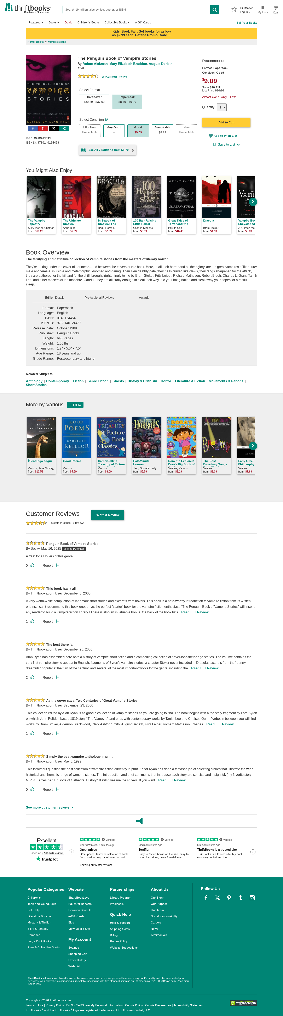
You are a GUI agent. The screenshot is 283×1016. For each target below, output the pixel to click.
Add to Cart (226, 122)
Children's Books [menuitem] (88, 22)
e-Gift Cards (76, 916)
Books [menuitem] (52, 22)
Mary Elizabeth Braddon (128, 64)
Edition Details (54, 297)
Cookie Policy (134, 1005)
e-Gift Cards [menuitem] (143, 22)
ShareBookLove (78, 897)
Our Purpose (159, 903)
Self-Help (34, 910)
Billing (114, 935)
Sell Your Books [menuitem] (247, 22)
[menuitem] (246, 8)
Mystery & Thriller (39, 922)
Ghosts (118, 381)
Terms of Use (34, 1005)
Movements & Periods (226, 381)
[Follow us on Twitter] (218, 898)
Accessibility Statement (188, 1005)
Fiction (78, 381)
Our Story (157, 897)
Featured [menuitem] (35, 22)
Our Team (157, 910)
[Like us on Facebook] (206, 898)
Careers (156, 922)
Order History (77, 960)
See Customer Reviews (114, 77)
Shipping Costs (120, 929)
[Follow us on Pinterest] (229, 898)
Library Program (120, 897)
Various (55, 404)
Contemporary (57, 381)
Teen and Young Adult (42, 903)
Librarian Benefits (79, 910)
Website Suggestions (124, 947)
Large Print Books (39, 941)
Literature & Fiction (190, 381)
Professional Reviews (99, 297)
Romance (34, 935)
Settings (73, 947)
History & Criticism (142, 381)
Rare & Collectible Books (44, 947)
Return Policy (118, 941)
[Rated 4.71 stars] (88, 76)
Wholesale (117, 903)
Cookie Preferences (158, 1005)
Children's (34, 897)
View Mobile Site (79, 928)
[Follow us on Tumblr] (241, 898)
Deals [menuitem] (68, 22)
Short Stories (36, 385)
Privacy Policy (55, 1005)
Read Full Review (194, 612)
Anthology (34, 381)
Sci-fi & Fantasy (38, 928)
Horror (166, 381)
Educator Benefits (80, 903)
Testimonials (159, 935)
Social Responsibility (164, 916)
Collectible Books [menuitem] (116, 22)
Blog (71, 922)
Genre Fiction (98, 381)
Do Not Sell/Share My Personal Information (94, 1005)
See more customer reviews (47, 807)
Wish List (74, 966)
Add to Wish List (225, 135)
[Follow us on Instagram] (252, 898)
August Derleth (161, 64)
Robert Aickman (95, 64)
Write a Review (107, 515)
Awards (144, 297)
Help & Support (120, 922)
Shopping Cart (77, 953)
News (154, 928)
